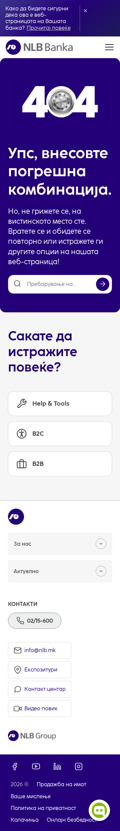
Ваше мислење (31, 796)
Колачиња (25, 820)
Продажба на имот (61, 784)
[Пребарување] (102, 284)
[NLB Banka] (39, 47)
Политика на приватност (43, 808)
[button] (85, 10)
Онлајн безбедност (72, 820)
